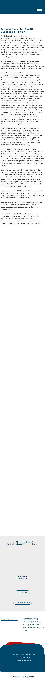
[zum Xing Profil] (25, 5)
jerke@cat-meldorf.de (24, 602)
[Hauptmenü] (39, 10)
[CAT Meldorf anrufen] (30, 5)
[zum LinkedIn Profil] (20, 5)
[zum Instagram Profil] (15, 5)
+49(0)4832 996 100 (24, 658)
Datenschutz (15, 676)
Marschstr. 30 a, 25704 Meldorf (24, 655)
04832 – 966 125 (23, 592)
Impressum (30, 676)
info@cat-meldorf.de (24, 661)
